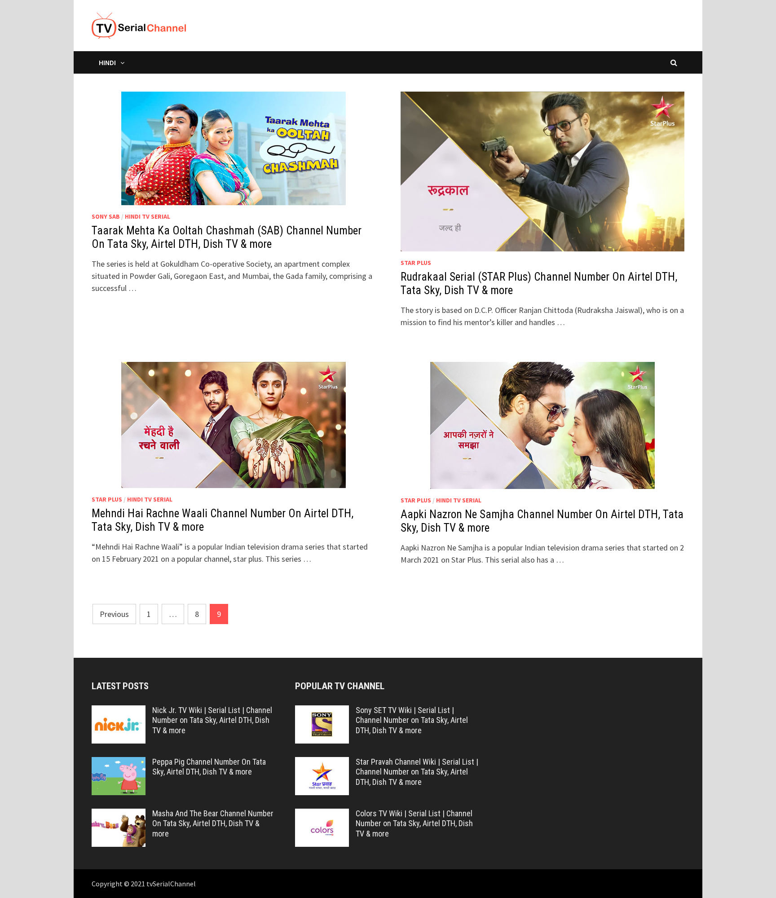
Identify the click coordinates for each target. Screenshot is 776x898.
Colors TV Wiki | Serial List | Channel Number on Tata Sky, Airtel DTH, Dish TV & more (414, 824)
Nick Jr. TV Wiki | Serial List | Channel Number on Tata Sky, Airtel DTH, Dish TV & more (212, 720)
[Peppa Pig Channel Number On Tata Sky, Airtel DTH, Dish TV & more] (119, 763)
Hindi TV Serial (147, 216)
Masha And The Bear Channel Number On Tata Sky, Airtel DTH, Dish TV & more (212, 824)
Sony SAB (106, 216)
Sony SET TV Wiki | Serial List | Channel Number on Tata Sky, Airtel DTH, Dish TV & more (412, 720)
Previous (114, 614)
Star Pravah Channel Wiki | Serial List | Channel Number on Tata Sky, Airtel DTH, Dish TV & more (417, 772)
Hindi (107, 62)
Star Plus (416, 263)
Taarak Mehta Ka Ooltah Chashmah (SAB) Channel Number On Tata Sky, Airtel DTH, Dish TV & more (227, 237)
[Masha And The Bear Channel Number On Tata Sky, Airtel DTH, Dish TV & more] (119, 815)
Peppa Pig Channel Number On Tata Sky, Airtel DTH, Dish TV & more (209, 767)
